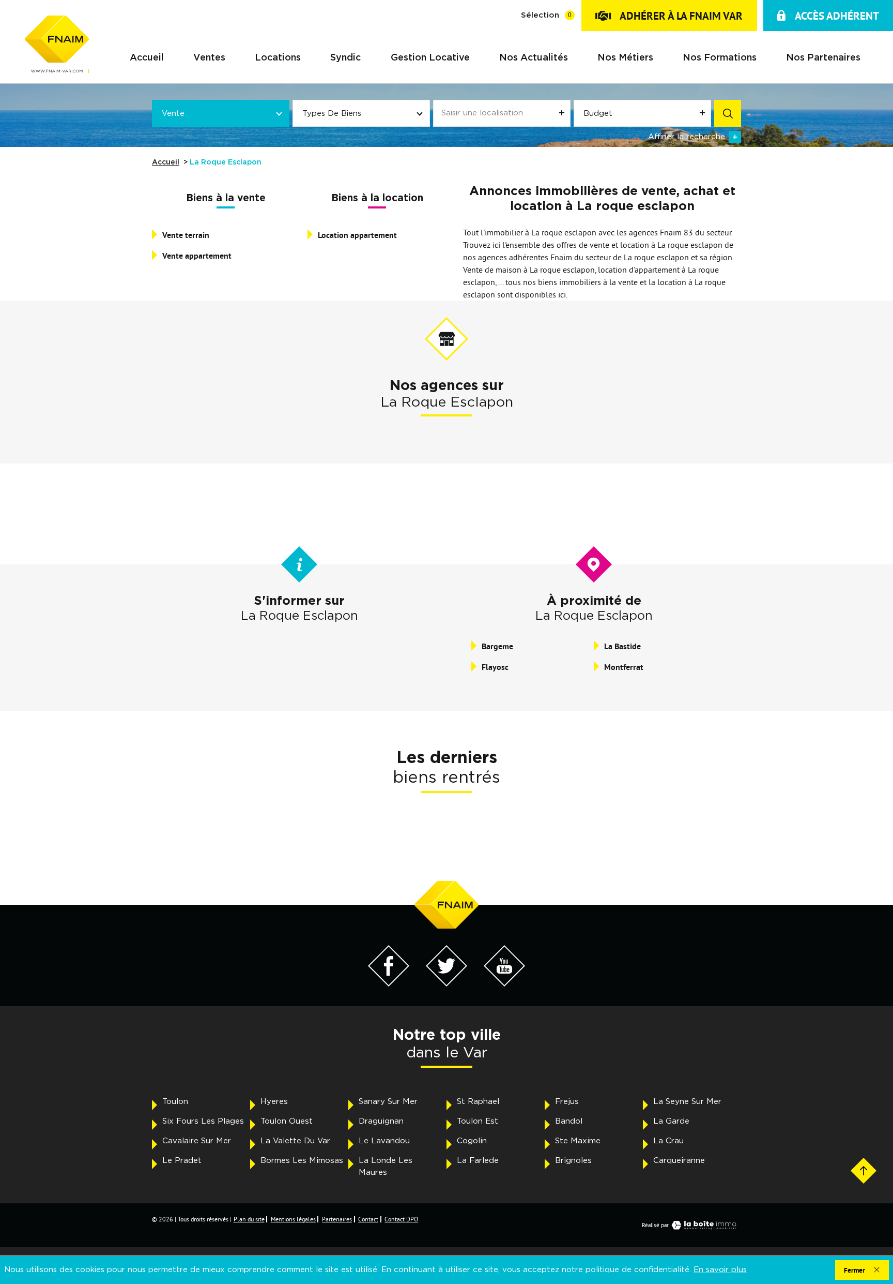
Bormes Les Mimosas (301, 1160)
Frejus (567, 1102)
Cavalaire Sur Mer (196, 1141)
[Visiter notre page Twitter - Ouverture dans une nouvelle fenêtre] (446, 983)
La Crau (668, 1141)
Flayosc (495, 667)
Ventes (209, 58)
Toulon (175, 1102)
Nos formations (720, 58)
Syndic (345, 58)
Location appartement (357, 235)
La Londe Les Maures (385, 1166)
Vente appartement (197, 255)
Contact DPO (401, 1219)
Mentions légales (293, 1219)
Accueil (147, 58)
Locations (278, 58)
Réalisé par (655, 1225)
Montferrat (623, 667)
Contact (368, 1219)
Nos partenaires (823, 58)
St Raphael (478, 1102)
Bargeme (497, 646)
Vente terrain (185, 235)
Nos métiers (625, 58)
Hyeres (274, 1102)
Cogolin (472, 1141)
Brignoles (573, 1160)
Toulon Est (477, 1121)
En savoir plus (720, 1270)
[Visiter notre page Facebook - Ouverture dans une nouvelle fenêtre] (388, 983)
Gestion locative (430, 58)
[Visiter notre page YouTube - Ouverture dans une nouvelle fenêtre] (504, 983)
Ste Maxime (578, 1141)
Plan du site (249, 1219)
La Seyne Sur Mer (687, 1102)
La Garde (671, 1121)
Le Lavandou (384, 1141)
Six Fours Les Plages (203, 1121)
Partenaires (337, 1219)
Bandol (568, 1121)
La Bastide (622, 646)
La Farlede (478, 1160)
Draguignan (381, 1121)
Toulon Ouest (286, 1121)
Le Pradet (182, 1160)
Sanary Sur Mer (388, 1102)
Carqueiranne (679, 1160)
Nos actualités (533, 58)
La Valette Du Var (295, 1141)
